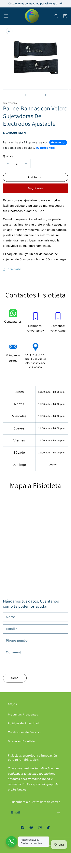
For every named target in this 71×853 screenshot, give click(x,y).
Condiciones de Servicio (24, 732)
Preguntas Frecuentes (23, 714)
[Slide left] (25, 95)
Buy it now (35, 188)
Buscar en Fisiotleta (21, 741)
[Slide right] (45, 95)
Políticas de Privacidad (23, 723)
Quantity (8, 156)
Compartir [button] (14, 269)
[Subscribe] (58, 812)
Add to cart (35, 177)
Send (15, 678)
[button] (6, 16)
